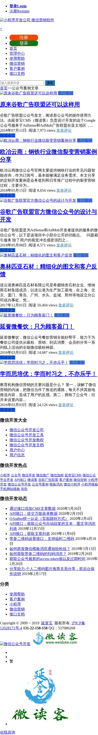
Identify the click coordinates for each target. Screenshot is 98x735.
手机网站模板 (10, 489)
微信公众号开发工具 (27, 435)
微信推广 (42, 475)
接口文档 (17, 73)
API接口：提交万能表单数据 (34, 514)
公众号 (16, 475)
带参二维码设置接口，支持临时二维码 (42, 539)
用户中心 (17, 450)
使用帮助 (17, 58)
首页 (13, 48)
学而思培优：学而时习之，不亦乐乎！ (48, 374)
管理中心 (17, 53)
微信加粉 (57, 475)
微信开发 (28, 475)
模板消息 (56, 484)
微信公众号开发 (19, 484)
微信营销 (17, 63)
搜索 (50, 83)
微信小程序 (72, 484)
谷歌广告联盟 (48, 480)
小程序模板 (89, 484)
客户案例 (17, 68)
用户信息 (17, 455)
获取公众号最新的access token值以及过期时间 (47, 559)
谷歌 (24, 489)
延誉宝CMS (73, 475)
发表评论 (64, 130)
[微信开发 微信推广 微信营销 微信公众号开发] (55, 644)
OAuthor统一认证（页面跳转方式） (39, 519)
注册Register (19, 11)
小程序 (5, 475)
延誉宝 (47, 623)
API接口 (20, 480)
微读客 (32, 480)
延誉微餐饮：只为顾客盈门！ (37, 326)
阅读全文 (7, 135)
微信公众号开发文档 (27, 445)
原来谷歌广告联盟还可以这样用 (40, 104)
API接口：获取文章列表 (30, 534)
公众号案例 (40, 484)
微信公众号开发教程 (27, 440)
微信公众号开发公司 (27, 430)
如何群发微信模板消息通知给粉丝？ (40, 549)
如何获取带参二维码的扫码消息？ (38, 554)
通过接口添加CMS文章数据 (33, 508)
